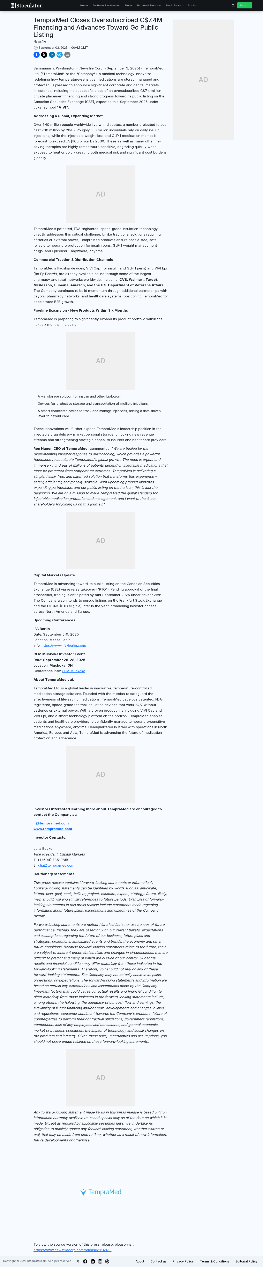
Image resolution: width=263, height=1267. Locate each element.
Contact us (158, 1261)
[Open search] (233, 5)
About (140, 1261)
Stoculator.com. (37, 1260)
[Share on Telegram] (60, 55)
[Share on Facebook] (36, 55)
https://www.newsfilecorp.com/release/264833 (72, 1250)
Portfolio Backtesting (107, 5)
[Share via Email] (67, 55)
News (129, 5)
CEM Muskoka (73, 671)
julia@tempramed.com (55, 865)
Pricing (192, 5)
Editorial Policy (246, 1261)
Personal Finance (149, 5)
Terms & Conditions (214, 1261)
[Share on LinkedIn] (52, 55)
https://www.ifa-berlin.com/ (64, 645)
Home (84, 5)
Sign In (244, 5)
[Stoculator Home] (26, 5)
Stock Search (174, 5)
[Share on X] (44, 55)
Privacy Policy (183, 1261)
